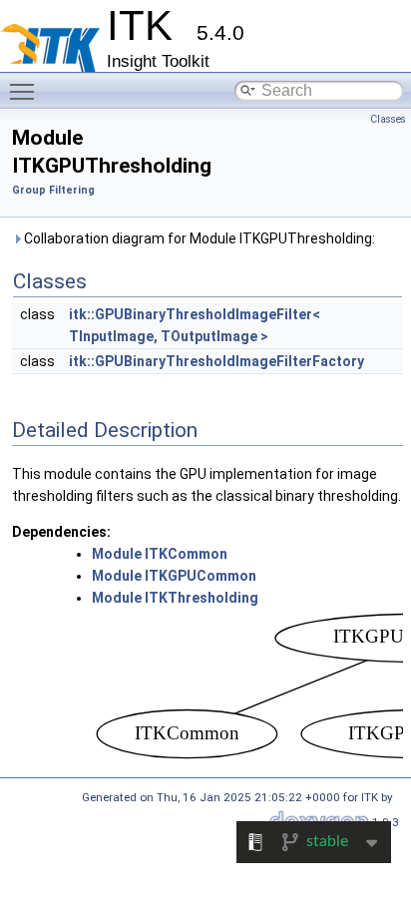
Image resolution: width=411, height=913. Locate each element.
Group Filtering (53, 190)
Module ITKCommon (159, 554)
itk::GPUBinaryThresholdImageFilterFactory (216, 361)
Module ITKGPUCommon (174, 576)
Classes (388, 119)
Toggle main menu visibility (26, 91)
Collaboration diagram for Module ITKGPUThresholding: (198, 238)
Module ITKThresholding (175, 598)
